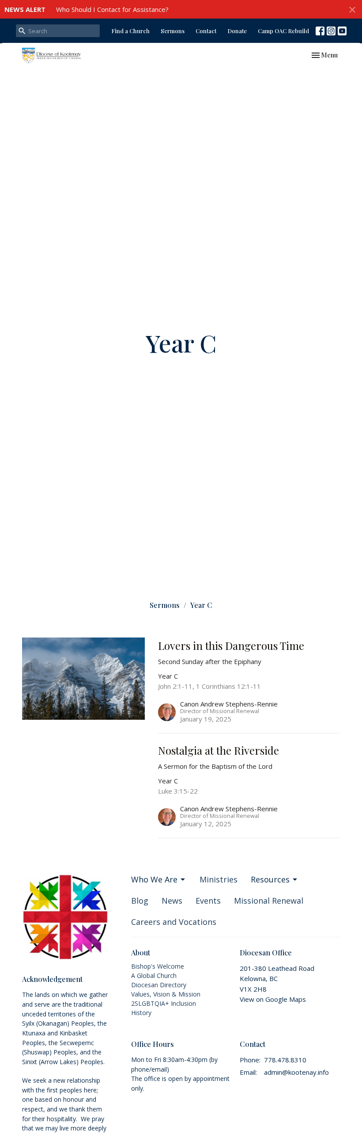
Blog (139, 900)
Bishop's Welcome (157, 966)
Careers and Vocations (173, 921)
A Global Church (154, 975)
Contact (206, 30)
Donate (237, 30)
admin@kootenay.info (296, 1072)
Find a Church (130, 30)
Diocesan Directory (158, 985)
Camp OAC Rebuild (283, 30)
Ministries (219, 879)
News (172, 900)
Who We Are (154, 879)
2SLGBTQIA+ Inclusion (163, 1003)
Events (208, 900)
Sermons (173, 30)
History (141, 1012)
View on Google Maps (273, 999)
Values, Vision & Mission (165, 994)
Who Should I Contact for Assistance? (112, 9)
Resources (270, 879)
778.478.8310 (285, 1059)
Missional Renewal (268, 900)
